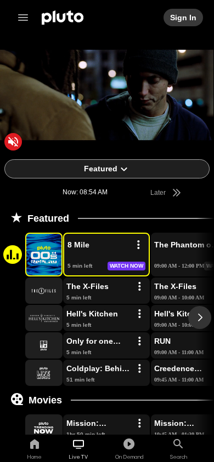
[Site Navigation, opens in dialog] (26, 17)
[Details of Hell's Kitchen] (139, 314)
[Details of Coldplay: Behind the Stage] (139, 369)
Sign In (183, 17)
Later (159, 193)
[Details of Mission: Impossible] (139, 424)
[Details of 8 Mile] (138, 245)
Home (34, 456)
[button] (31, 254)
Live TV (78, 456)
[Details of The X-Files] (139, 287)
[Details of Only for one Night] (139, 342)
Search (178, 456)
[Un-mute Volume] (13, 142)
